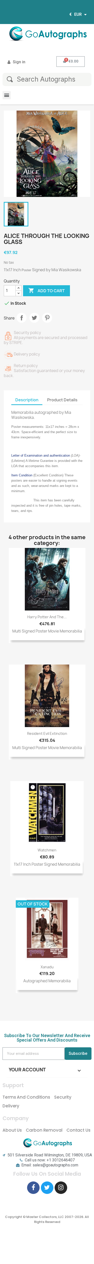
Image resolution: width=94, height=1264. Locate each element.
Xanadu (47, 967)
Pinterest (47, 318)
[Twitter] (47, 1187)
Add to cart (46, 290)
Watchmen (47, 850)
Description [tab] (26, 400)
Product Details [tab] (62, 400)
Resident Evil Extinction (47, 733)
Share (22, 318)
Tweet (34, 318)
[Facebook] (33, 1187)
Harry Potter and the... (47, 616)
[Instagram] (61, 1187)
